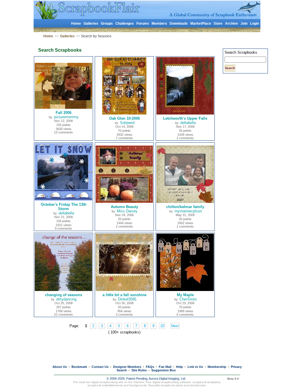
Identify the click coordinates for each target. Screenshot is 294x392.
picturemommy (66, 117)
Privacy (236, 366)
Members (159, 24)
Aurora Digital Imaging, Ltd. (167, 378)
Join (244, 24)
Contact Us (100, 366)
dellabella (188, 123)
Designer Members (127, 366)
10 (162, 326)
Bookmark (79, 366)
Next (175, 326)
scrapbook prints (172, 385)
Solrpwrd (127, 123)
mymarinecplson (188, 211)
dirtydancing (66, 299)
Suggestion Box (163, 370)
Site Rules (139, 370)
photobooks (198, 385)
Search (122, 370)
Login (254, 24)
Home (76, 24)
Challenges (124, 24)
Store (218, 24)
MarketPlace (200, 24)
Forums (142, 24)
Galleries (91, 24)
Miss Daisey (127, 211)
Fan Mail (165, 366)
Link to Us (195, 366)
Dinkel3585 (127, 299)
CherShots (188, 299)
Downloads (179, 24)
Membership (217, 366)
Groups (107, 24)
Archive (231, 24)
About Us (60, 366)
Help (179, 366)
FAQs (150, 366)
